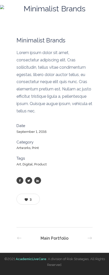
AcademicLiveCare (31, 259)
